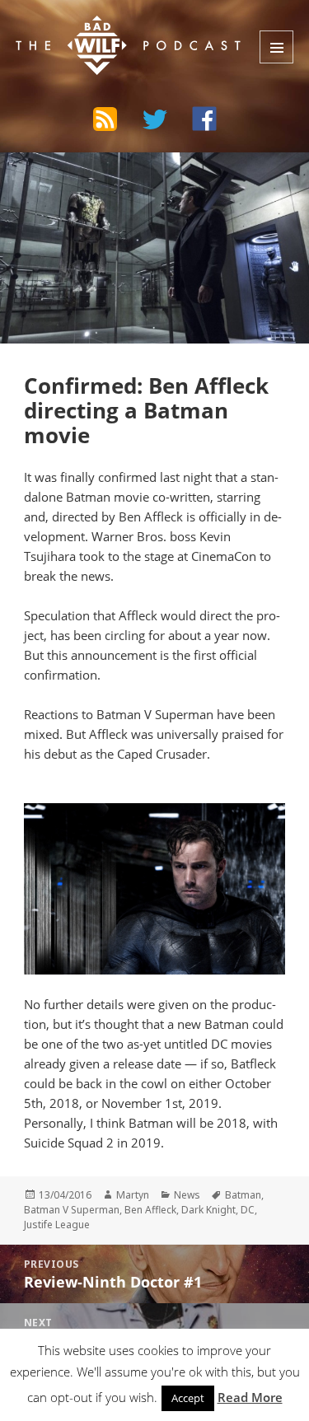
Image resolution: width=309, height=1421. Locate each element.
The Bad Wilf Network (116, 28)
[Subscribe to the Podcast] (105, 118)
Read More (250, 1397)
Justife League (57, 1225)
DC (248, 1210)
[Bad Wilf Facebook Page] (204, 118)
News (187, 1195)
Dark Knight (208, 1210)
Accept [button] (187, 1398)
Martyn (132, 1195)
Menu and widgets (276, 46)
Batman (243, 1195)
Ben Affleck (150, 1210)
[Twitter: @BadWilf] (155, 122)
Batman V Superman (71, 1210)
